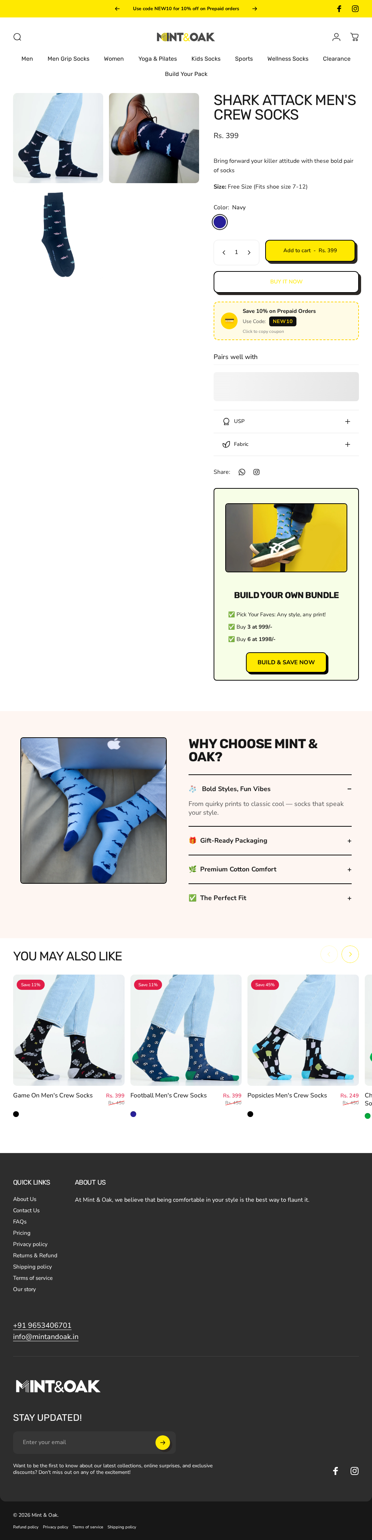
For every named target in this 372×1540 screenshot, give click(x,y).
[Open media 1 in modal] (58, 138)
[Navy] (220, 222)
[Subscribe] (162, 1442)
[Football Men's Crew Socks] (186, 1030)
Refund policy (26, 1527)
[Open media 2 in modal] (154, 138)
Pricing (22, 1233)
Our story (24, 1289)
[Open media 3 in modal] (58, 234)
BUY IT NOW (286, 281)
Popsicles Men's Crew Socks (287, 1095)
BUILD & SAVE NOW (286, 662)
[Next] (255, 8)
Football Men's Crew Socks (168, 1095)
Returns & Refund (35, 1255)
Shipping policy (32, 1266)
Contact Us (26, 1210)
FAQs (20, 1221)
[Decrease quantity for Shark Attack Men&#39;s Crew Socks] (222, 252)
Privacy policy (30, 1244)
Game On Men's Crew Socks (53, 1095)
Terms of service (33, 1278)
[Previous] (117, 8)
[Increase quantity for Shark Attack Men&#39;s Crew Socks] (250, 252)
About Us (24, 1199)
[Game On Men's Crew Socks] (69, 1030)
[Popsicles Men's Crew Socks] (303, 1030)
